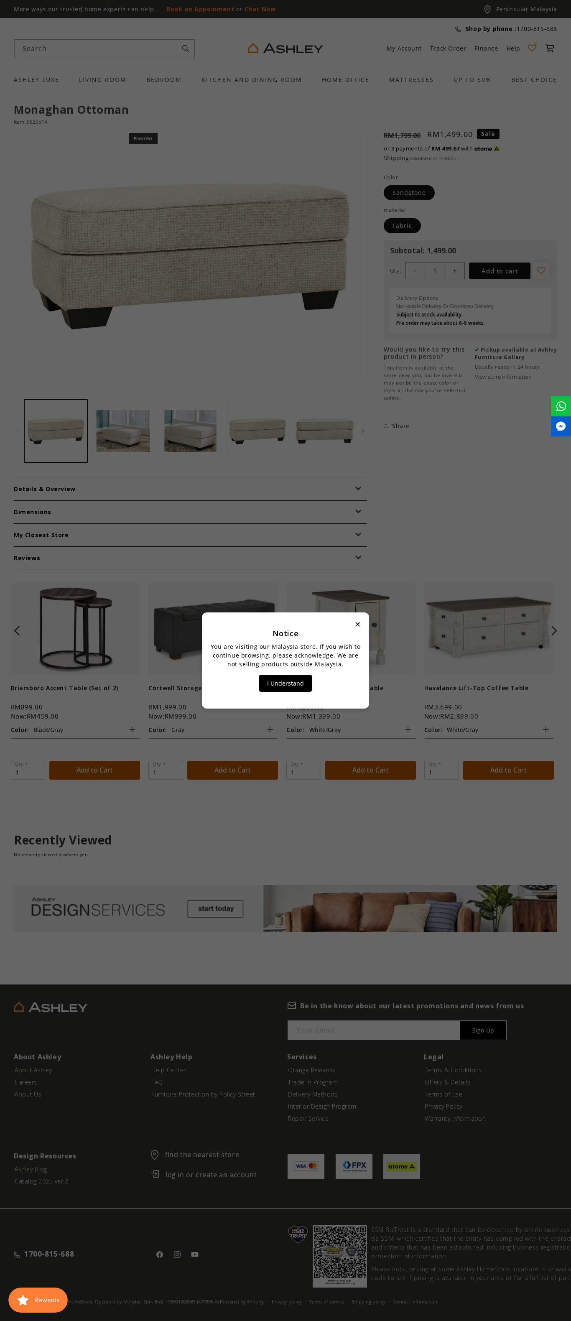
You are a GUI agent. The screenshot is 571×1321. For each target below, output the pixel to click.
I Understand (285, 683)
